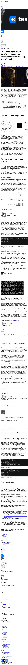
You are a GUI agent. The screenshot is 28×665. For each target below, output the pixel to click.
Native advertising (7, 654)
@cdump (11, 571)
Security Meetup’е (4, 497)
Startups (5, 657)
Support (10, 662)
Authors (5, 635)
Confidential (6, 647)
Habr (8, 663)
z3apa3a (8, 502)
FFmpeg (15, 141)
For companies (6, 644)
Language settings (4, 662)
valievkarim (18, 501)
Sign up (5, 627)
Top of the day (4, 585)
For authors (5, 643)
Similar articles (11, 585)
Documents (5, 645)
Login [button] (2, 8)
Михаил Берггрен (7, 621)
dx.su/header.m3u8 (15, 320)
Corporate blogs (6, 652)
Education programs (7, 656)
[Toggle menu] (1, 1)
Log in (4, 626)
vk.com (4, 604)
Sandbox (5, 637)
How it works (6, 641)
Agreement (5, 646)
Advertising (5, 653)
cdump (2, 48)
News (4, 633)
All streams (5, 1)
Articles (5, 632)
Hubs (4, 634)
